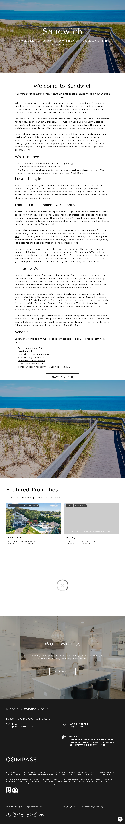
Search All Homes (62, 377)
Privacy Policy (94, 806)
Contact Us (62, 671)
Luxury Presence (31, 806)
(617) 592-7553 (77, 727)
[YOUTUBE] (28, 814)
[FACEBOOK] (8, 814)
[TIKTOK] (34, 814)
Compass (78, 772)
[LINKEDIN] (21, 814)
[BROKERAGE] (41, 814)
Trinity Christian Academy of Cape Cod (38, 367)
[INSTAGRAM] (15, 814)
